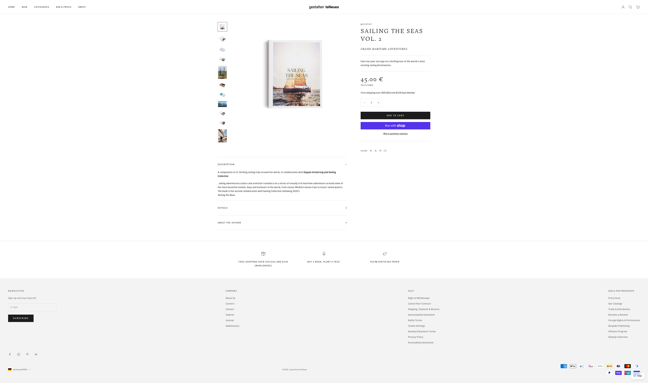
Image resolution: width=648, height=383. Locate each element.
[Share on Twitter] (375, 150)
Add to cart (395, 115)
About (82, 7)
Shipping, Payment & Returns (423, 309)
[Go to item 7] (222, 94)
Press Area (614, 298)
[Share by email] (385, 150)
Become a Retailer (618, 314)
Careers (230, 303)
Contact (230, 309)
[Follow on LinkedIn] (36, 354)
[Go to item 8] (222, 104)
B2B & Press (63, 7)
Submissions (232, 326)
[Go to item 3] (222, 49)
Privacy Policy (415, 337)
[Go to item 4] (222, 59)
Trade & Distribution (619, 309)
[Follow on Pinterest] (27, 354)
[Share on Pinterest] (380, 150)
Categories (41, 7)
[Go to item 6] (222, 85)
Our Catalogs (615, 303)
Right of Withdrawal (418, 298)
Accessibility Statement (421, 342)
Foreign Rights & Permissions (624, 320)
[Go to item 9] (222, 113)
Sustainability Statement (421, 314)
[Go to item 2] (222, 39)
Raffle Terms (415, 320)
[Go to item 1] (222, 27)
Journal (230, 320)
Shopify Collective (618, 337)
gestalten (366, 24)
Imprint (230, 314)
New (24, 7)
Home (11, 7)
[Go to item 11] (222, 136)
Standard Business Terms (422, 331)
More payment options (395, 133)
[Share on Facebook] (371, 150)
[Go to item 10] (222, 122)
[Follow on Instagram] (18, 354)
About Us (230, 298)
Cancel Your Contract (419, 303)
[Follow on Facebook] (9, 354)
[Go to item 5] (222, 72)
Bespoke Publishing (619, 326)
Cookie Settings (416, 326)
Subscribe (21, 318)
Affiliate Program (617, 331)
